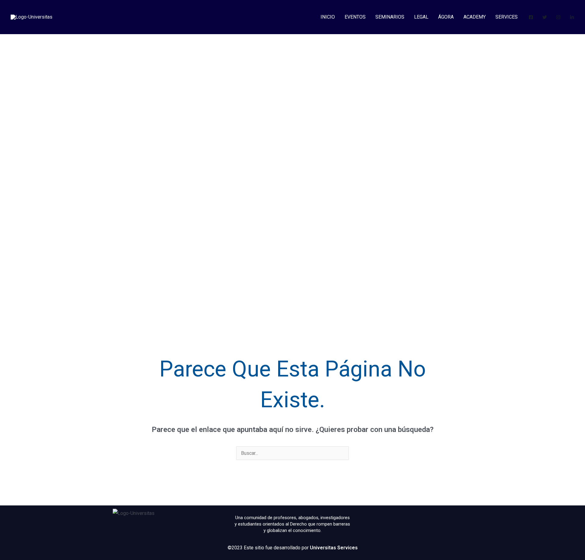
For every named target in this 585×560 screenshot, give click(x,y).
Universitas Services (334, 548)
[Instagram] (558, 17)
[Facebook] (531, 17)
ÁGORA (446, 17)
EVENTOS (355, 17)
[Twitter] (544, 17)
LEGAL (421, 17)
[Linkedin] (572, 17)
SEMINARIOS (389, 17)
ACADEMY (474, 17)
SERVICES (506, 17)
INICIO (328, 17)
